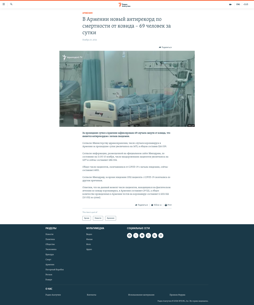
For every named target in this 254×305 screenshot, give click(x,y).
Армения (87, 13)
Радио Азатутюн (53, 295)
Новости (49, 234)
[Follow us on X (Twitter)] (135, 235)
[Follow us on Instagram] (148, 235)
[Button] (165, 47)
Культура (50, 255)
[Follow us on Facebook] (129, 235)
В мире (49, 280)
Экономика (51, 250)
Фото (88, 245)
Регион (49, 275)
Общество (50, 245)
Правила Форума (177, 295)
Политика (50, 240)
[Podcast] (160, 235)
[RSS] (154, 235)
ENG (238, 4)
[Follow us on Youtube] (142, 235)
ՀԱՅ (246, 4)
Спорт (48, 260)
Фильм (89, 240)
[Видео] (230, 4)
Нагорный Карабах (55, 270)
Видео (89, 234)
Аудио (89, 250)
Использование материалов (141, 295)
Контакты (91, 295)
